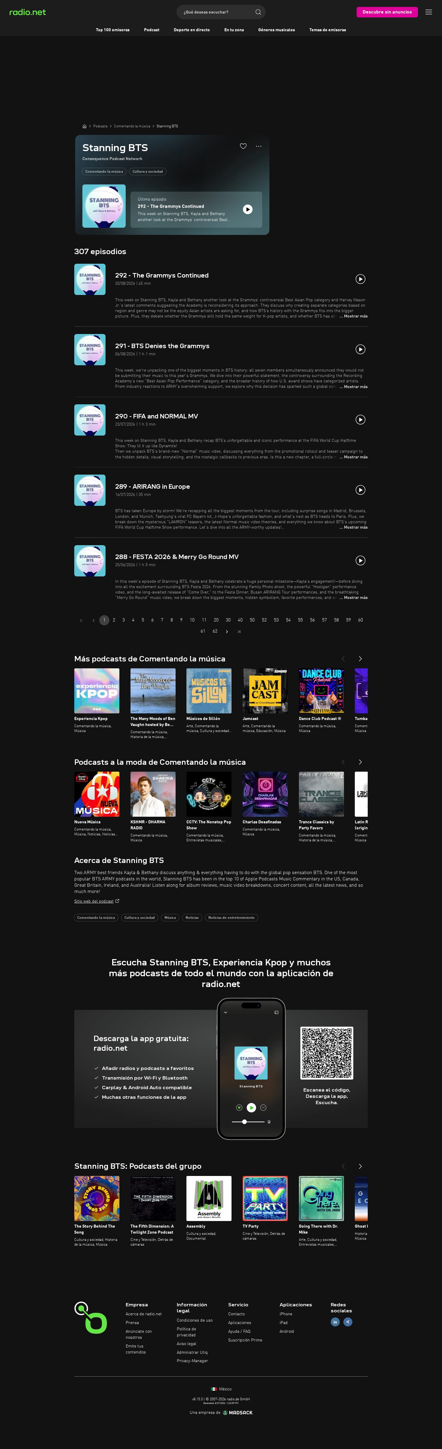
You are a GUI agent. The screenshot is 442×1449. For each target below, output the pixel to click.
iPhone (286, 1314)
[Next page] (227, 631)
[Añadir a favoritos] (243, 146)
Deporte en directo (192, 30)
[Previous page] (93, 620)
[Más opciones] (258, 146)
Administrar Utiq (192, 1352)
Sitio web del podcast (94, 901)
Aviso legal (186, 1344)
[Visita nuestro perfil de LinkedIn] (335, 1322)
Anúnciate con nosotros (139, 1334)
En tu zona (234, 30)
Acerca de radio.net (144, 1314)
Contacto (236, 1314)
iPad (284, 1323)
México (225, 1389)
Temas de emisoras (327, 30)
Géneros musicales (276, 30)
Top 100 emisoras (113, 30)
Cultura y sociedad (148, 172)
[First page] (81, 620)
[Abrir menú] (428, 12)
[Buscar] (258, 12)
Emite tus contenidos (136, 1349)
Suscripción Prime (245, 1340)
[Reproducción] (248, 209)
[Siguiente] (360, 656)
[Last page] (239, 631)
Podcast (151, 30)
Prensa (132, 1323)
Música (170, 918)
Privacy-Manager (192, 1361)
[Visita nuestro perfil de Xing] (347, 1322)
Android (287, 1331)
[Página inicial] (84, 126)
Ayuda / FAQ (239, 1331)
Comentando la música (104, 172)
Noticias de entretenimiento (231, 918)
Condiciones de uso (195, 1320)
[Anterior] (343, 656)
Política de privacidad (186, 1332)
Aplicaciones (239, 1323)
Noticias (192, 918)
